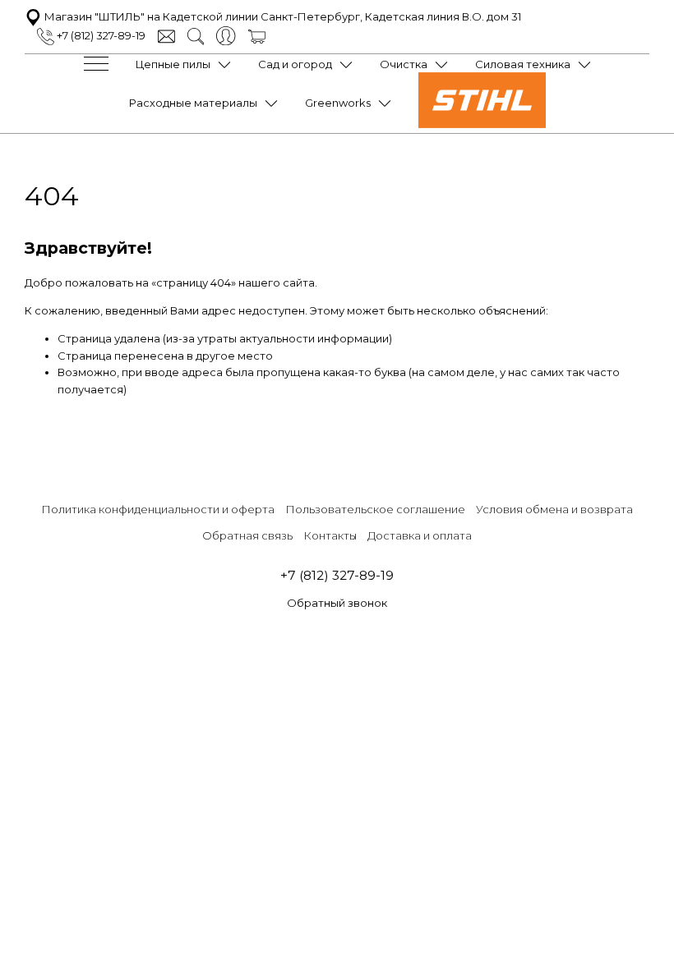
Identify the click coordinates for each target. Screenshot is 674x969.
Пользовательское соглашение (375, 509)
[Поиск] (196, 35)
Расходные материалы (193, 102)
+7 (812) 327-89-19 (99, 35)
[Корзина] (256, 35)
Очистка (403, 64)
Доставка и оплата (419, 535)
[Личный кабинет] (225, 34)
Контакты (330, 535)
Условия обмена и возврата (554, 509)
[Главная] (482, 124)
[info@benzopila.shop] (166, 35)
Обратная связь (247, 535)
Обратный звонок (337, 602)
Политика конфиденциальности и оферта (158, 509)
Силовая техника (522, 64)
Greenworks (338, 102)
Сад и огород (295, 64)
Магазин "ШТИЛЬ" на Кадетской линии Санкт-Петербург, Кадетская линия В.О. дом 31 (281, 16)
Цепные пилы (173, 64)
